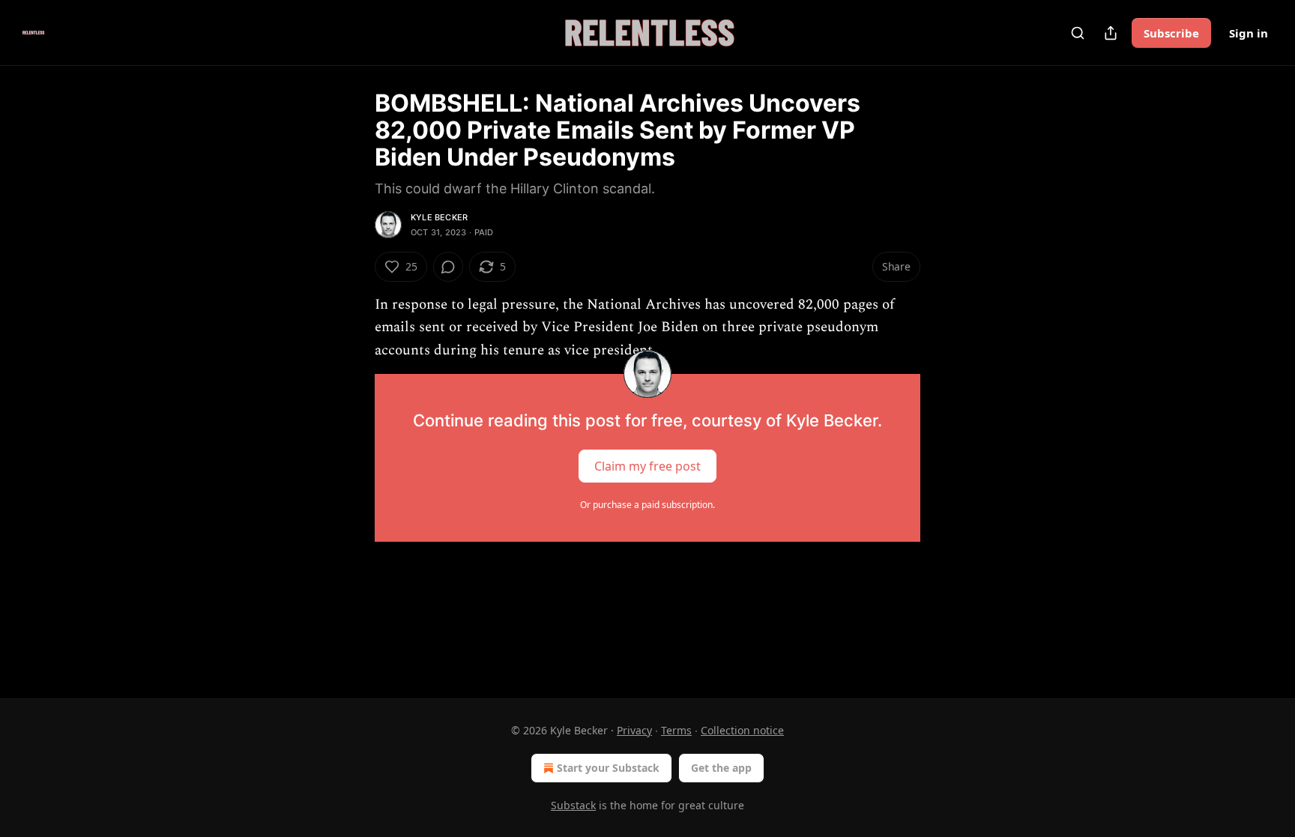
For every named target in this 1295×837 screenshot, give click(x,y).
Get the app (721, 768)
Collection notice (742, 730)
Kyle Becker (439, 217)
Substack (573, 805)
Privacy (634, 730)
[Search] (1078, 33)
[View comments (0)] (448, 267)
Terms (676, 730)
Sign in (1248, 32)
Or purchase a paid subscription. (647, 504)
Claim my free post (647, 466)
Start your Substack (608, 768)
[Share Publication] (1111, 33)
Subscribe (1171, 32)
